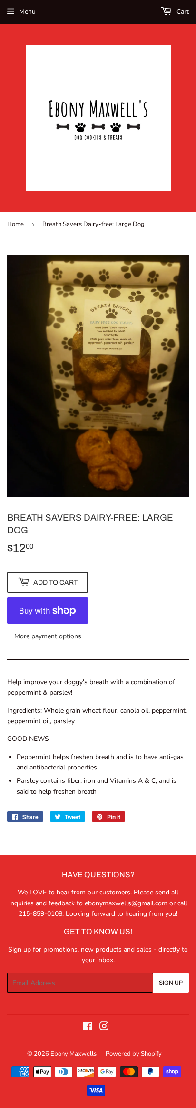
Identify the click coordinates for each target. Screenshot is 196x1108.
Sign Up (171, 982)
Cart (182, 11)
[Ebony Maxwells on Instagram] (104, 1027)
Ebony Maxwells (73, 1053)
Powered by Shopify (134, 1053)
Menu (27, 11)
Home (15, 224)
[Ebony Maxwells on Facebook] (88, 1027)
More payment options (47, 636)
